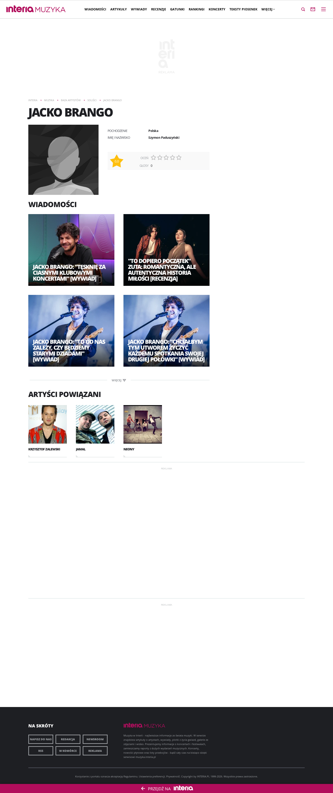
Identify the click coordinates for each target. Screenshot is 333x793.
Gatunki (177, 9)
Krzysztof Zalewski (44, 449)
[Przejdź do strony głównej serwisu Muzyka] (50, 10)
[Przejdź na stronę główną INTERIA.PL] (20, 9)
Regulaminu (130, 776)
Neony (128, 449)
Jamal (80, 449)
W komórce (68, 751)
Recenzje (158, 9)
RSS (40, 751)
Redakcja (68, 739)
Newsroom (95, 739)
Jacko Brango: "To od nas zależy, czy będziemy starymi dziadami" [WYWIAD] (69, 350)
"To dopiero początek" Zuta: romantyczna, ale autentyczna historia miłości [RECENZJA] (162, 269)
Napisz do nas (41, 739)
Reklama (95, 751)
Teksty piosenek (243, 9)
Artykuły (118, 9)
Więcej (267, 9)
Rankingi (197, 9)
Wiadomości (95, 9)
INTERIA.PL (203, 776)
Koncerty (217, 9)
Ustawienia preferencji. (152, 776)
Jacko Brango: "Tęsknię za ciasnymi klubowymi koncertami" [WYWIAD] (69, 272)
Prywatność (173, 776)
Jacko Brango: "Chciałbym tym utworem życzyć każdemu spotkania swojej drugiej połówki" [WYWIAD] (166, 350)
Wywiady (139, 9)
